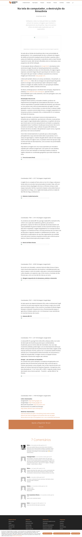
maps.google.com (40, 76)
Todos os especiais (29, 528)
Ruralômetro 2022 (29, 523)
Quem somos (11, 521)
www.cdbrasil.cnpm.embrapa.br (35, 91)
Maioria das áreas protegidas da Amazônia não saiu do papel (38, 415)
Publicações (45, 523)
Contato (68, 2)
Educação (49, 2)
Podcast (55, 2)
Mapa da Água (29, 525)
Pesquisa (42, 2)
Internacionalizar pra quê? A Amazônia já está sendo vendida (38, 413)
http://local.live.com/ (39, 404)
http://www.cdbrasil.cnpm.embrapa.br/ (32, 408)
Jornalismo (62, 521)
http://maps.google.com (35, 402)
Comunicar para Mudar (47, 528)
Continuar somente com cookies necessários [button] (62, 533)
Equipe (10, 523)
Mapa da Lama (29, 526)
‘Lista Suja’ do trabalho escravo (49, 521)
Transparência (11, 525)
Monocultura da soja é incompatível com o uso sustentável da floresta (40, 417)
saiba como (41, 426)
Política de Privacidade (17, 535)
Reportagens (35, 2)
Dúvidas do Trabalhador (48, 526)
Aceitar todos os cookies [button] (47, 533)
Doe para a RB (11, 526)
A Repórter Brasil (26, 2)
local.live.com (27, 81)
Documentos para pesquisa (48, 525)
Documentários (63, 526)
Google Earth (45, 66)
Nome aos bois (29, 521)
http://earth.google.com (35, 401)
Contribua (62, 2)
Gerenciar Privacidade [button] (75, 533)
